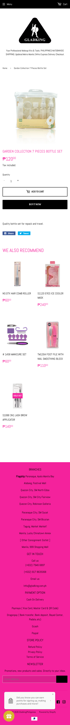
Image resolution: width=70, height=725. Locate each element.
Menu (9, 4)
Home (5, 68)
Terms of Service (35, 657)
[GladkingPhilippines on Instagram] (64, 702)
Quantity (6, 174)
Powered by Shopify (47, 712)
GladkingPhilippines (27, 712)
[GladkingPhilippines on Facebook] (58, 702)
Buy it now (35, 204)
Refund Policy (35, 647)
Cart (64, 4)
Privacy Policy (35, 652)
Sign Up (61, 679)
